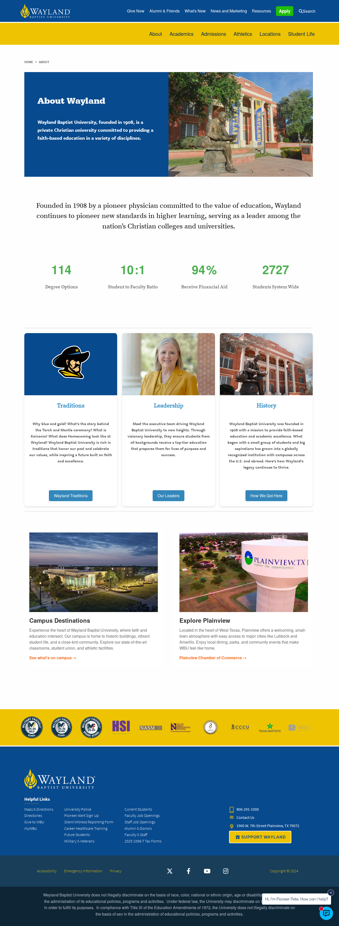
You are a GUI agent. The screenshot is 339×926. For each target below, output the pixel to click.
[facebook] (188, 871)
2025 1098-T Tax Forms (143, 841)
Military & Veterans (79, 841)
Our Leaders (168, 495)
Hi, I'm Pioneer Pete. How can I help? (296, 898)
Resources (261, 11)
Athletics (243, 33)
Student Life (301, 33)
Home (28, 62)
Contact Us (245, 817)
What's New (195, 11)
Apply (284, 11)
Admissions (213, 33)
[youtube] (207, 871)
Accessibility (47, 871)
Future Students (77, 834)
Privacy (116, 871)
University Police (77, 809)
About (155, 33)
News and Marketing (229, 11)
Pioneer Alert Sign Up (81, 815)
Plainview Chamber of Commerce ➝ (212, 658)
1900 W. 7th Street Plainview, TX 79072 (268, 825)
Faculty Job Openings (142, 815)
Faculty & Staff (136, 834)
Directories (33, 815)
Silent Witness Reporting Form (88, 822)
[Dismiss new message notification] (331, 892)
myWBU (30, 828)
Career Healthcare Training (85, 828)
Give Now (135, 11)
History (266, 405)
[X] (169, 871)
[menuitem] (136, 11)
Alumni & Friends (164, 11)
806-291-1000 (248, 809)
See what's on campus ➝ (52, 658)
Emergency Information (83, 871)
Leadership (168, 405)
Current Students (138, 809)
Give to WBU (34, 822)
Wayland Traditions (71, 495)
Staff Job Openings (140, 822)
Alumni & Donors (138, 828)
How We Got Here (266, 495)
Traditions (70, 405)
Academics (182, 33)
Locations (270, 33)
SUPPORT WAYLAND (263, 837)
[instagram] (225, 871)
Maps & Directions (38, 809)
